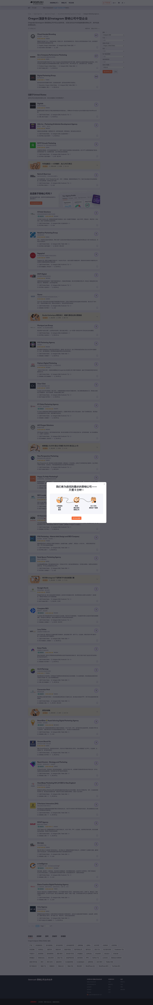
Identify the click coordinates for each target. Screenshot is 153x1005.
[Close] (104, 484)
